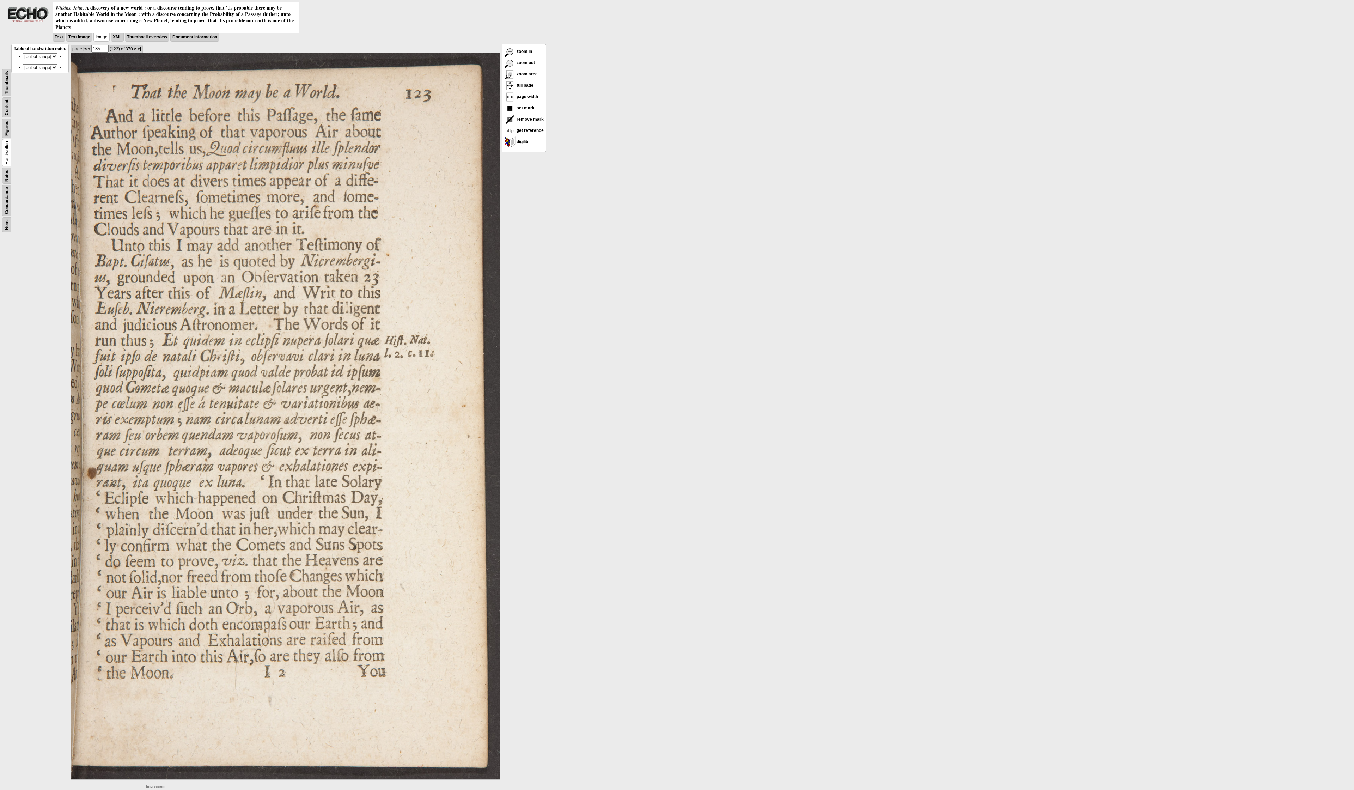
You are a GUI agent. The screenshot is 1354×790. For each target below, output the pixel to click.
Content (6, 107)
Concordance (6, 200)
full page (524, 85)
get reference (530, 130)
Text (59, 37)
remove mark (530, 119)
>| (139, 49)
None (6, 224)
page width (527, 96)
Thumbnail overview (147, 37)
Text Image (79, 37)
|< (85, 49)
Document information (194, 37)
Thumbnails (6, 82)
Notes (6, 176)
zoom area (527, 74)
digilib (522, 141)
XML (117, 37)
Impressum (155, 786)
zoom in (524, 51)
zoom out (525, 62)
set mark (525, 107)
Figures (6, 128)
